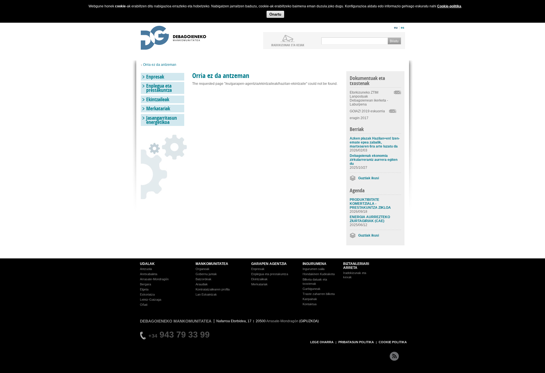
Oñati (143, 304)
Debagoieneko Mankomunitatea (173, 38)
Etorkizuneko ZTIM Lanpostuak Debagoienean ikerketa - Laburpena (369, 98)
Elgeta (144, 289)
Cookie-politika (449, 6)
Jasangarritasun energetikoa (161, 120)
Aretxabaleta (148, 274)
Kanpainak (310, 299)
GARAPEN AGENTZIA (269, 264)
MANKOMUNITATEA (212, 264)
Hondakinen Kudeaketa (319, 274)
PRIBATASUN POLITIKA (356, 342)
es (402, 27)
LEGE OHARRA (322, 342)
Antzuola (146, 269)
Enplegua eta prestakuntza (159, 88)
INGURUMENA (314, 264)
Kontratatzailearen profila (213, 289)
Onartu (275, 14)
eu (396, 27)
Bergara (145, 284)
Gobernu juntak (206, 274)
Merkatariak (158, 108)
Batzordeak (203, 279)
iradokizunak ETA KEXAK (287, 45)
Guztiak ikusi (368, 178)
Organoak (202, 269)
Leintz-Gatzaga (150, 299)
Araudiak (202, 284)
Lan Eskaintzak (206, 294)
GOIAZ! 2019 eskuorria (367, 111)
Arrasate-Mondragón (154, 279)
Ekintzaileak (157, 99)
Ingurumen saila (313, 269)
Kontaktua (309, 304)
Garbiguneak (311, 288)
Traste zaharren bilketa (319, 294)
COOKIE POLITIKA (393, 342)
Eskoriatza (147, 294)
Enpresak (155, 76)
